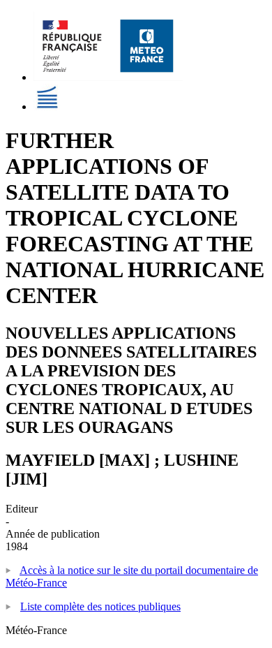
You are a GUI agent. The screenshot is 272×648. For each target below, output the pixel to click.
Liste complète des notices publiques (100, 606)
